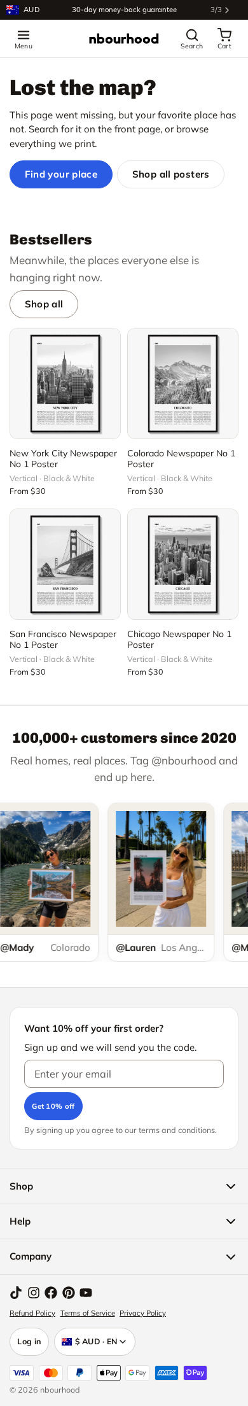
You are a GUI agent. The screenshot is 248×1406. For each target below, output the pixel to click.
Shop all (44, 304)
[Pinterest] (68, 1292)
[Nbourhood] (124, 39)
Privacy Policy (143, 1313)
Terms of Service (87, 1313)
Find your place (61, 174)
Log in (29, 1341)
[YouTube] (85, 1292)
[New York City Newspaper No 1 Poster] (65, 383)
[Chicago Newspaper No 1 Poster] (182, 564)
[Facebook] (51, 1292)
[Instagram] (33, 1292)
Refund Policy (32, 1313)
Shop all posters (171, 174)
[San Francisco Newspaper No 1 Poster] (65, 564)
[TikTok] (16, 1292)
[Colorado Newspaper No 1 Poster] (182, 383)
